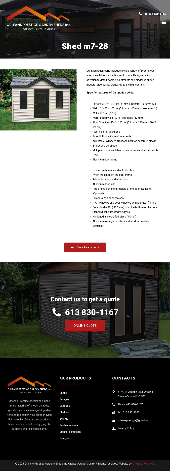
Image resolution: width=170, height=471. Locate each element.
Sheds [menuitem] (63, 392)
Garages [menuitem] (64, 399)
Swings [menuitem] (64, 418)
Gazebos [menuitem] (65, 405)
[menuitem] (84, 438)
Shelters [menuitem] (64, 412)
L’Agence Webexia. (144, 463)
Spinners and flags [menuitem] (70, 431)
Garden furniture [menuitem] (69, 425)
